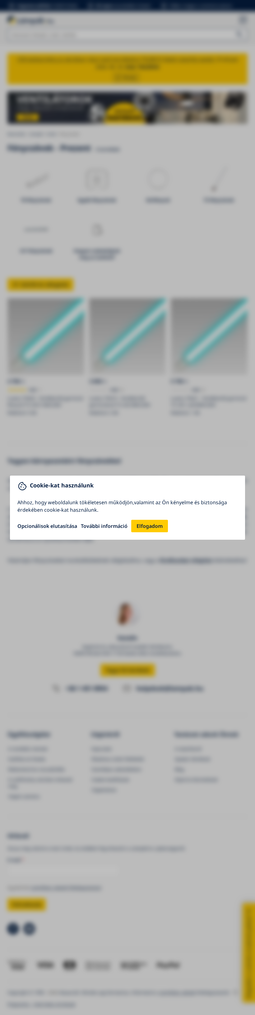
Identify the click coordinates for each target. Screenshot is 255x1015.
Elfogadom (150, 526)
